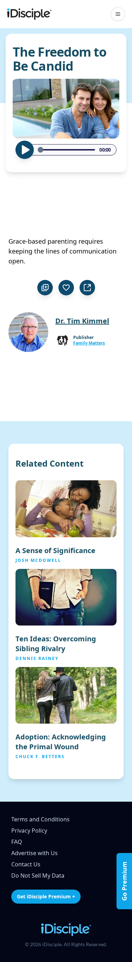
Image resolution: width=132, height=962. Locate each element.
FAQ (16, 842)
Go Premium (124, 881)
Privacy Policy (29, 830)
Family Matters (89, 343)
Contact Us (25, 864)
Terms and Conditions (40, 819)
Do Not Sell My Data (37, 875)
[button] (118, 14)
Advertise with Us (34, 853)
